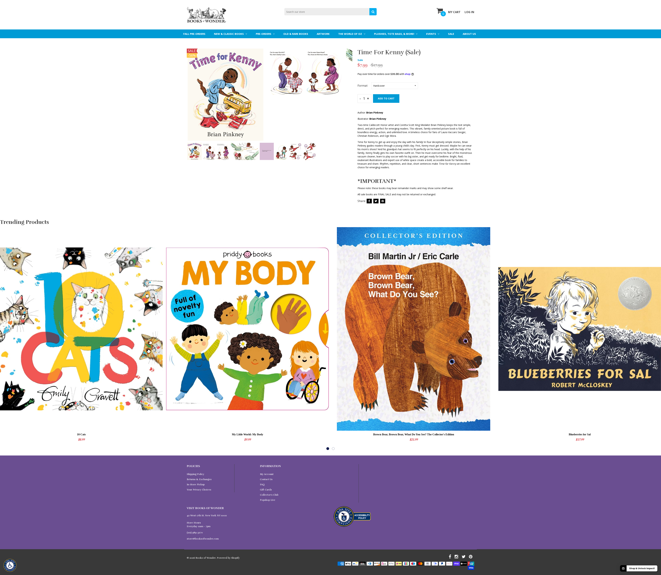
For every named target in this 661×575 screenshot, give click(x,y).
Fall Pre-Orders (194, 33)
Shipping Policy (195, 474)
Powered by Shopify (228, 557)
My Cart (454, 12)
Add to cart (386, 98)
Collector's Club (269, 494)
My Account (267, 474)
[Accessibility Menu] (10, 565)
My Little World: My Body (247, 434)
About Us (469, 33)
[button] (327, 448)
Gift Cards (266, 489)
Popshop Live (267, 500)
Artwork (323, 33)
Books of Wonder (206, 557)
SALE (451, 33)
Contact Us (266, 479)
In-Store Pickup (196, 484)
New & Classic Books (229, 33)
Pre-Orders (263, 33)
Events (431, 33)
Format (363, 85)
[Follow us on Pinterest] (382, 201)
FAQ (262, 484)
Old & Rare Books (295, 33)
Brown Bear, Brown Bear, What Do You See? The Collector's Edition (413, 434)
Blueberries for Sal (580, 434)
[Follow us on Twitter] (376, 201)
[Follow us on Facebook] (369, 201)
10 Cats (81, 434)
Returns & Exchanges (199, 479)
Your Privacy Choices (199, 489)
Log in (469, 12)
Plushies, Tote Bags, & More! (394, 33)
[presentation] (190, 97)
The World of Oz (350, 33)
